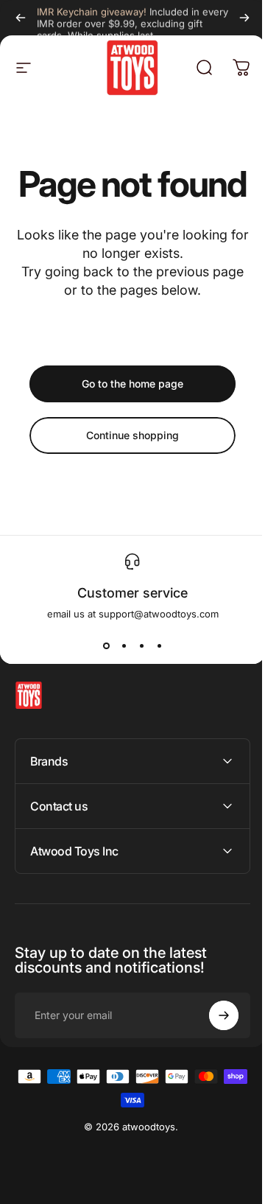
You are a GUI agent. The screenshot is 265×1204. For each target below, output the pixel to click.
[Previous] (20, 17)
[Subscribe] (212, 1050)
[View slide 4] (159, 646)
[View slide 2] (123, 646)
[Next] (244, 17)
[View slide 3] (141, 646)
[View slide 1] (106, 646)
